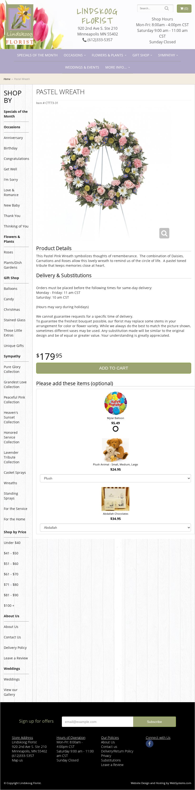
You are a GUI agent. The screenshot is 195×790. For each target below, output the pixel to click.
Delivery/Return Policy (117, 751)
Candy (9, 299)
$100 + (9, 605)
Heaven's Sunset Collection (12, 417)
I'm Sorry (11, 179)
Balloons (10, 288)
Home (7, 79)
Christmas (12, 309)
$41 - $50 (11, 553)
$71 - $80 (11, 584)
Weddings (12, 679)
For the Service (15, 508)
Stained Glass (14, 320)
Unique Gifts (14, 345)
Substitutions (111, 760)
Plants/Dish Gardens (13, 265)
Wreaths (10, 483)
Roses (8, 252)
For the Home (14, 519)
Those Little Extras (13, 332)
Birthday (10, 148)
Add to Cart (113, 368)
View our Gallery (11, 692)
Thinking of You (16, 226)
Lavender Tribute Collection (12, 457)
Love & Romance (11, 192)
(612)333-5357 (99, 39)
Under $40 (12, 542)
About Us (11, 626)
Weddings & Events (82, 67)
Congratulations (16, 158)
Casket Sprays (15, 472)
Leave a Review (16, 658)
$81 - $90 (11, 595)
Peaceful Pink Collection (14, 399)
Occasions (73, 55)
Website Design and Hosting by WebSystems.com (161, 783)
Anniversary (13, 137)
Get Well (10, 169)
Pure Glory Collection (12, 369)
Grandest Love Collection (15, 384)
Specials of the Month (37, 55)
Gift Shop (140, 55)
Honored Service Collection (12, 437)
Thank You (12, 215)
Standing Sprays (11, 495)
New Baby (12, 205)
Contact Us (12, 637)
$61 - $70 (11, 574)
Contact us (109, 746)
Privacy (106, 755)
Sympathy (166, 55)
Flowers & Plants (107, 55)
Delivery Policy (15, 647)
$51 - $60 (11, 563)
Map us (17, 760)
